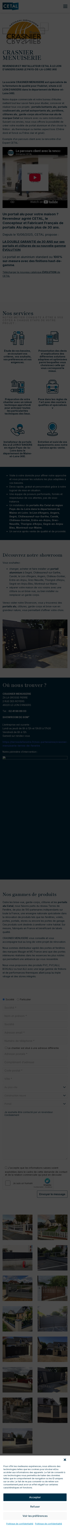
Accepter (35, 1497)
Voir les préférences (35, 1515)
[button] (65, 1459)
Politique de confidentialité (19, 1523)
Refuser (35, 1506)
